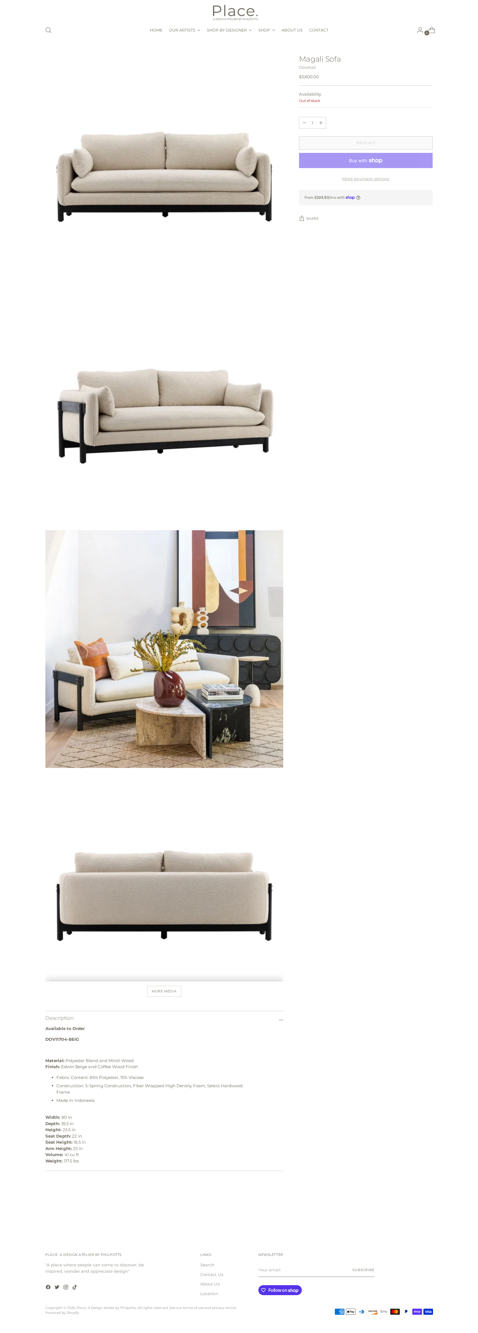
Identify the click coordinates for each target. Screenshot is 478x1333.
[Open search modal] (48, 30)
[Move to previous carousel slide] (415, 1219)
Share (312, 219)
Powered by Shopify (62, 1313)
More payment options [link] (365, 178)
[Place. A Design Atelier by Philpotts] (239, 12)
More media (164, 991)
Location (209, 1293)
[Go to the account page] (418, 30)
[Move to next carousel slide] (428, 1219)
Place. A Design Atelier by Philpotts (106, 1308)
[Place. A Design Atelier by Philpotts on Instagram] (66, 1288)
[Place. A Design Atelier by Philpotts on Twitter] (57, 1288)
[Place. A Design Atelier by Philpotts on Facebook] (48, 1288)
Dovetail (307, 67)
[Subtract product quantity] (321, 122)
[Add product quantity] (304, 122)
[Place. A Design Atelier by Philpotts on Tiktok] (75, 1288)
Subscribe (363, 1270)
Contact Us (211, 1274)
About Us (210, 1284)
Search (207, 1264)
